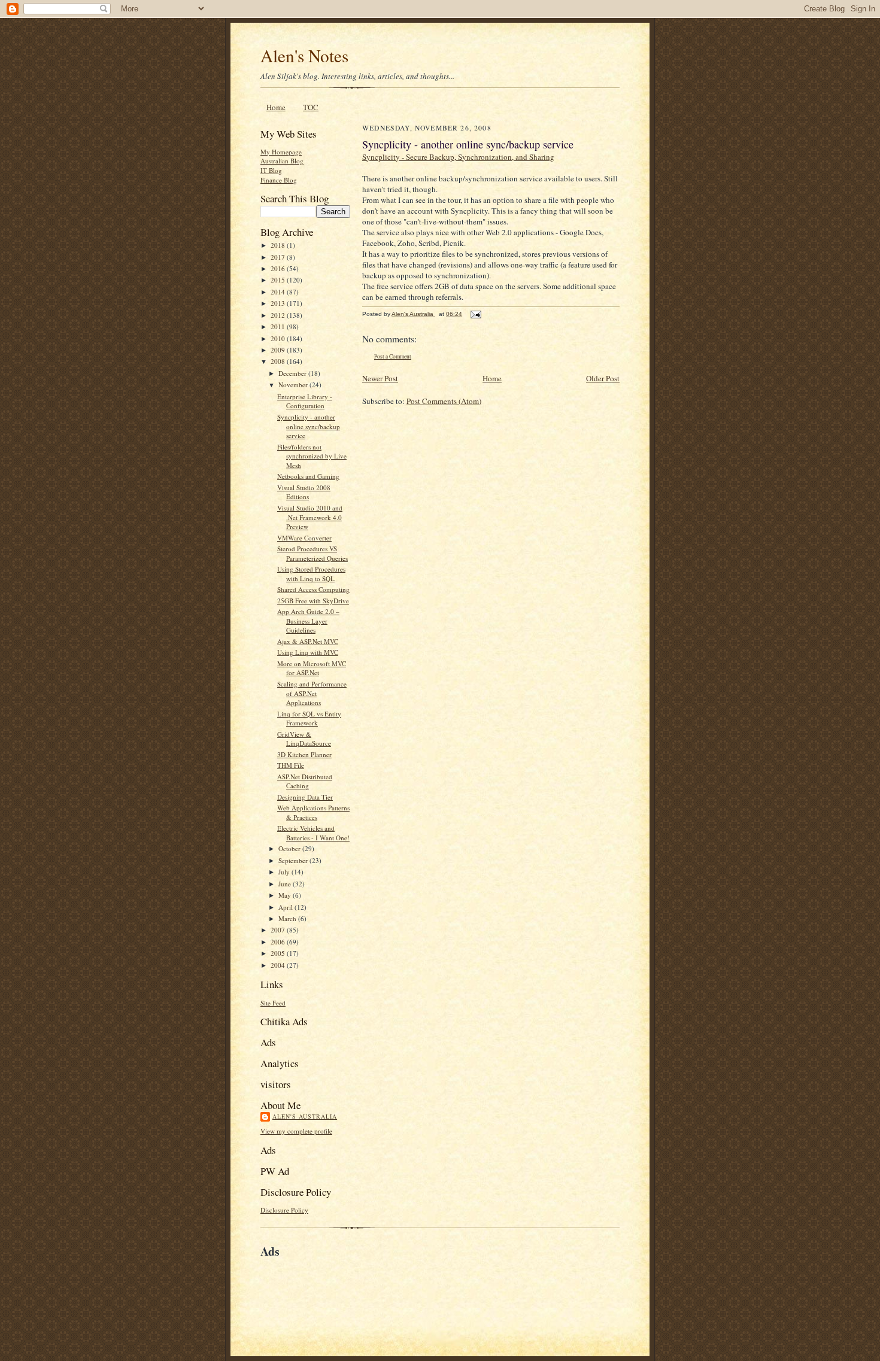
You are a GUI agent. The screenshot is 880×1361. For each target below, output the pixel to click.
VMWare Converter (304, 537)
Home (276, 107)
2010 (279, 338)
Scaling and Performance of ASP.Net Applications (312, 693)
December (293, 373)
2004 (279, 965)
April (286, 907)
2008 (279, 361)
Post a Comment (392, 356)
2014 (279, 291)
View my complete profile (296, 1130)
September (293, 860)
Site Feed (273, 1002)
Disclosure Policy (284, 1209)
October (290, 848)
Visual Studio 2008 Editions (303, 492)
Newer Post (380, 378)
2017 (279, 257)
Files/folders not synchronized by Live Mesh (312, 456)
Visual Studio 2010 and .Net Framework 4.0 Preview (309, 517)
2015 (279, 279)
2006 (279, 941)
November (293, 384)
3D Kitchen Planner (304, 754)
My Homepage (281, 151)
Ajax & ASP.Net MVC (307, 641)
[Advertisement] (400, 1287)
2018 (279, 245)
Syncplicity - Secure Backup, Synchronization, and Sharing (458, 156)
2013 (279, 303)
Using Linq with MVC (307, 652)
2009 (279, 349)
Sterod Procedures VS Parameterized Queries (312, 553)
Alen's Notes (304, 55)
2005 (279, 953)
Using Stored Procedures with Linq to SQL (311, 573)
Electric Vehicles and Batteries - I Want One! (313, 833)
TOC (310, 107)
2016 (279, 268)
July (285, 871)
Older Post (603, 378)
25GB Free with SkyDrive (313, 600)
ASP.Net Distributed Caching (304, 781)
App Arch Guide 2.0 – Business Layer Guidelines (308, 620)
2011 (279, 326)
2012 (279, 315)
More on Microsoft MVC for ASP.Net (311, 668)
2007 (279, 929)
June (285, 883)
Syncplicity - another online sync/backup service (308, 426)
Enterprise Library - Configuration (304, 401)
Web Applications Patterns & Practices (313, 812)
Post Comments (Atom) (443, 401)
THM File (290, 765)
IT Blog (271, 170)
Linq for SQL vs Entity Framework (309, 718)
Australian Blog (282, 160)
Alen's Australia (304, 1116)
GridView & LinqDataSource (304, 739)
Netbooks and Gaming (308, 476)
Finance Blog (278, 179)
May (285, 895)
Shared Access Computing (313, 589)
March (288, 918)
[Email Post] (475, 314)
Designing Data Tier (305, 796)
